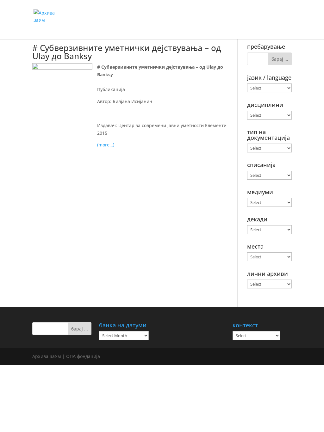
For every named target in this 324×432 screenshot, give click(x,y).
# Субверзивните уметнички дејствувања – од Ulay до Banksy (126, 52)
